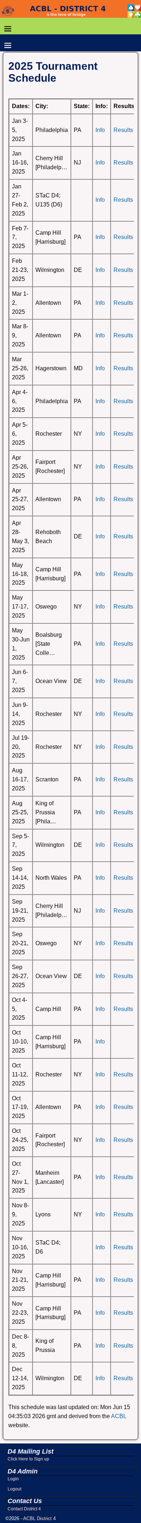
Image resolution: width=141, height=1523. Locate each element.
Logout (14, 1489)
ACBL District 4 (39, 1518)
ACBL (118, 1416)
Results (123, 130)
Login (13, 1478)
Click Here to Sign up (28, 1459)
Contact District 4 (24, 1508)
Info (100, 130)
